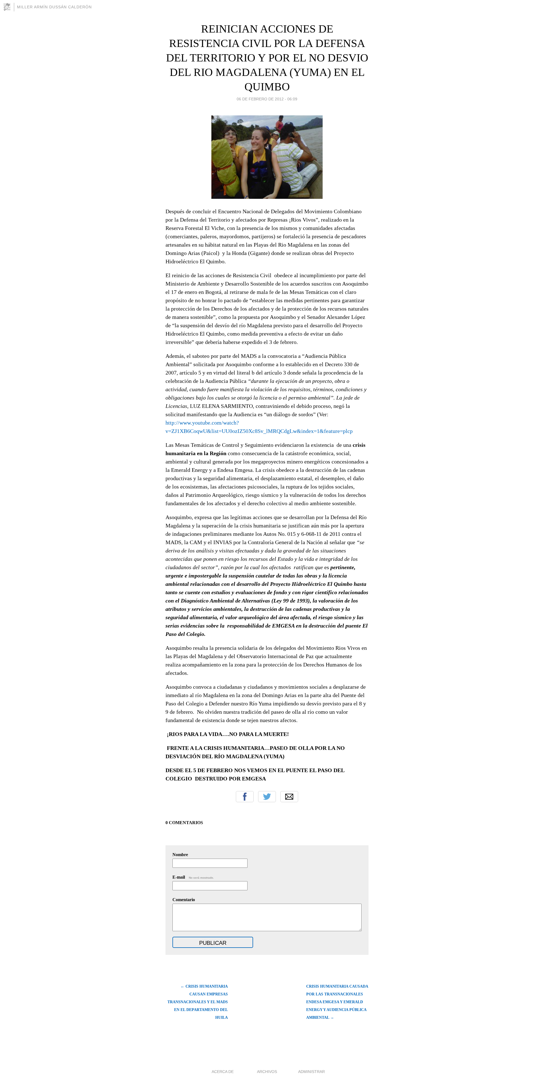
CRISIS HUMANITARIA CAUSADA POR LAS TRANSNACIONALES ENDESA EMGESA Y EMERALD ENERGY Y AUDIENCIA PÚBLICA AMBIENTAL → (337, 1002)
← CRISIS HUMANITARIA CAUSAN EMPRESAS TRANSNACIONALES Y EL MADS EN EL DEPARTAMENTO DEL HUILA (197, 1002)
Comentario (183, 899)
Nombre (180, 854)
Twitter (267, 796)
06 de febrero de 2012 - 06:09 (267, 99)
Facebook (245, 796)
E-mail (193, 877)
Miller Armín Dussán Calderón (54, 7)
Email (289, 796)
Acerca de (223, 1071)
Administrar (311, 1071)
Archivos (267, 1071)
